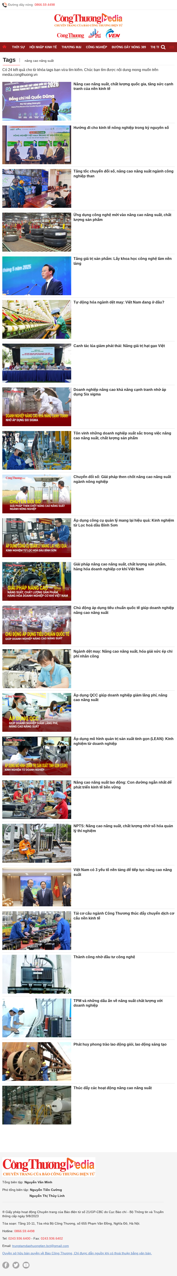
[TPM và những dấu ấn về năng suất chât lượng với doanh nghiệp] (36, 1018)
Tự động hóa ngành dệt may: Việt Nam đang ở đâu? (119, 302)
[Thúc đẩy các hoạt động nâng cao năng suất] (36, 1105)
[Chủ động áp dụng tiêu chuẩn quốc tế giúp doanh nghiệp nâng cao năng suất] (36, 625)
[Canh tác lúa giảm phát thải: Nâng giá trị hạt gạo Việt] (36, 363)
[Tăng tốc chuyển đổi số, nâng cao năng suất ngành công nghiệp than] (36, 188)
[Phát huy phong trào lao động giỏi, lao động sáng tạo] (36, 1061)
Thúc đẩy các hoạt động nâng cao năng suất (113, 1088)
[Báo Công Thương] (70, 36)
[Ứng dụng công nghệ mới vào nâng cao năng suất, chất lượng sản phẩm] (36, 232)
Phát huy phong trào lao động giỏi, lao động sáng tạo (120, 1044)
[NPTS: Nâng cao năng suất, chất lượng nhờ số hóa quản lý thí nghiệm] (36, 843)
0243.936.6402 (52, 1238)
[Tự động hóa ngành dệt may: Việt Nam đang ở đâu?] (36, 319)
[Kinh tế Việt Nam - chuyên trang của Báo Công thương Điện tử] (94, 33)
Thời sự (18, 47)
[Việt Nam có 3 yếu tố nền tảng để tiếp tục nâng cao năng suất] (36, 887)
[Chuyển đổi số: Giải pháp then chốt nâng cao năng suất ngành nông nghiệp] (36, 494)
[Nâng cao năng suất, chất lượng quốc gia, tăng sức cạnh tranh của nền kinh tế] (36, 101)
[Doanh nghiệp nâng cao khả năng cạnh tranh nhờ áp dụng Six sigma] (36, 406)
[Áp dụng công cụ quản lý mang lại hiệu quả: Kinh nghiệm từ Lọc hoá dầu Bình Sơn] (36, 537)
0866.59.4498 (45, 4)
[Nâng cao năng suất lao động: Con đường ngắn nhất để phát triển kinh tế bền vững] (36, 799)
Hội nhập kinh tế (43, 47)
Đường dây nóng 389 (129, 47)
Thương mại (71, 47)
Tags (9, 60)
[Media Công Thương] (88, 20)
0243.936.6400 (19, 1238)
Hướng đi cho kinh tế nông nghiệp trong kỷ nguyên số (121, 128)
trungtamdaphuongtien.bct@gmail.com (40, 1246)
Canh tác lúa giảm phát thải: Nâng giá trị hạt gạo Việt (119, 346)
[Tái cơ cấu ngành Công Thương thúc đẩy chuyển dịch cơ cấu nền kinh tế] (36, 930)
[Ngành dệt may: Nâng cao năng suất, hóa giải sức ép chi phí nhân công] (36, 668)
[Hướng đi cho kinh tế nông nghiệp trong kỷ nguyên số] (36, 144)
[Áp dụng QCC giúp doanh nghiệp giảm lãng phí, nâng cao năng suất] (36, 712)
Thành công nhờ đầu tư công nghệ (104, 957)
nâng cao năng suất (39, 60)
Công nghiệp (96, 47)
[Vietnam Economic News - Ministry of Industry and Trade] (112, 33)
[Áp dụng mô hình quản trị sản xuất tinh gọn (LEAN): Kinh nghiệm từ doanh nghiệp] (36, 756)
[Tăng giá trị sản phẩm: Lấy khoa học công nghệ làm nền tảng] (36, 275)
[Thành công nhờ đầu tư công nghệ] (36, 974)
